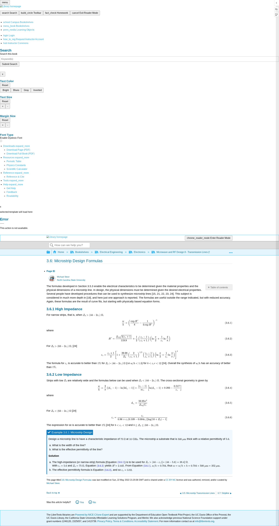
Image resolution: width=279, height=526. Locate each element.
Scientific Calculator (17, 169)
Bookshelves (82, 252)
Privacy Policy (104, 521)
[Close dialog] (2, 223)
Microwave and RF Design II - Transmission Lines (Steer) (186, 252)
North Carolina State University (71, 280)
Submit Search (9, 64)
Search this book (8, 54)
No (94, 502)
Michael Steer (63, 277)
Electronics (139, 252)
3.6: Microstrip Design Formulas (76, 480)
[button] (12, 192)
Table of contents (219, 287)
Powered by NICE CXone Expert (92, 514)
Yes (82, 502)
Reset (5, 85)
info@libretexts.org (204, 521)
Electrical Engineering (111, 252)
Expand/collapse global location (231, 251)
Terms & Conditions (123, 521)
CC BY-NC (170, 480)
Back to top (51, 493)
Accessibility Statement (146, 521)
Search (52, 245)
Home (61, 252)
